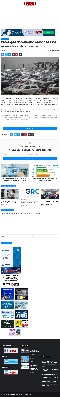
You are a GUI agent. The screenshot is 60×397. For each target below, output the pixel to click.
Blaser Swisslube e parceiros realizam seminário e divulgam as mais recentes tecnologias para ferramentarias (49, 202)
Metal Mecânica (5, 38)
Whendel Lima (28, 394)
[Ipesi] (30, 4)
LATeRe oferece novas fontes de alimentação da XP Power (34, 351)
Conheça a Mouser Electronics (33, 358)
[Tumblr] (13, 54)
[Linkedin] (9, 54)
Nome (3, 230)
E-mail (3, 236)
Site (32, 236)
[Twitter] (6, 54)
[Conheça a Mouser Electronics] (25, 359)
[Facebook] (2, 54)
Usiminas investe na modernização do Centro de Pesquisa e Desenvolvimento (9, 201)
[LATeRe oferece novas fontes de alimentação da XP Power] (25, 350)
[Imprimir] (32, 134)
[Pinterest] (16, 54)
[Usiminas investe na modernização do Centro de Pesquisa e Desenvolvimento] (10, 194)
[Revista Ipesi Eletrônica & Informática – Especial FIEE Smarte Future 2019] (25, 366)
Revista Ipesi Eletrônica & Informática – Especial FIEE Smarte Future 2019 (34, 367)
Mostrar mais (29, 128)
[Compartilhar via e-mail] (20, 54)
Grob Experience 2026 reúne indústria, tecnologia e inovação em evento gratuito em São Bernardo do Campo (30, 202)
